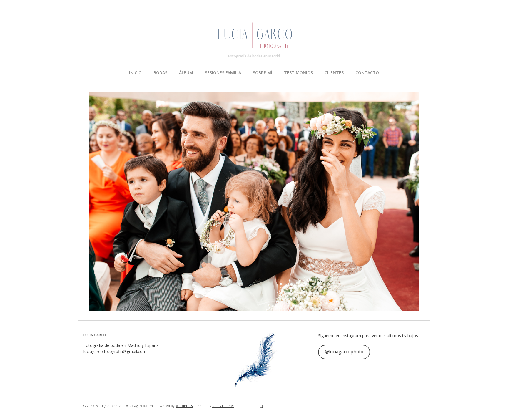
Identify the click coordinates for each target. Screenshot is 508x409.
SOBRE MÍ (262, 72)
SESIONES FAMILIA (223, 72)
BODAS (160, 72)
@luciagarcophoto (344, 351)
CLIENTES (334, 72)
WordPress (184, 405)
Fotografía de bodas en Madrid (254, 56)
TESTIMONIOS (298, 72)
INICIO (135, 72)
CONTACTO (367, 72)
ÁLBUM (186, 72)
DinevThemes (223, 405)
